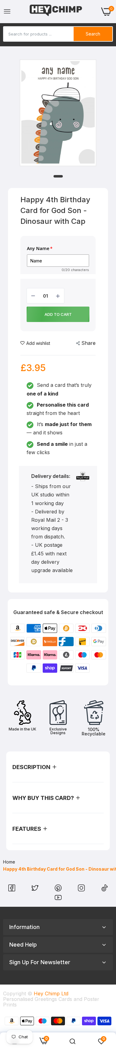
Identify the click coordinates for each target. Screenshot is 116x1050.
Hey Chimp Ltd (51, 993)
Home (9, 861)
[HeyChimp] (56, 12)
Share (88, 343)
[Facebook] (12, 889)
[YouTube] (58, 899)
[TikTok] (104, 889)
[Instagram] (82, 889)
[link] (72, 1041)
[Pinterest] (59, 889)
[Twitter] (35, 889)
